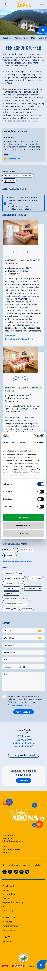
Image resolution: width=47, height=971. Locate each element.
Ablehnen (24, 533)
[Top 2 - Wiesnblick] (20, 360)
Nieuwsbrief (7, 941)
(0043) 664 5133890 (23, 740)
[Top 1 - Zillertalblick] (20, 232)
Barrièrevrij (7, 910)
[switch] (40, 491)
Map (33, 38)
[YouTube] (21, 872)
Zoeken (5, 4)
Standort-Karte (14, 158)
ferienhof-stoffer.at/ (23, 746)
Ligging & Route (9, 894)
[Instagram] (4, 872)
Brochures (7, 921)
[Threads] (27, 872)
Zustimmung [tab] (8, 442)
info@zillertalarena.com (13, 841)
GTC (4, 906)
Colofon (6, 898)
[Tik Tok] (16, 872)
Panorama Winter (10, 926)
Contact (6, 890)
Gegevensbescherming (12, 902)
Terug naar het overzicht (25, 755)
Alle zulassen (23, 517)
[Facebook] (10, 872)
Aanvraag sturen (23, 712)
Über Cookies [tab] (38, 442)
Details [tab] (23, 442)
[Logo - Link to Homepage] (23, 4)
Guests (11, 180)
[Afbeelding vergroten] (23, 22)
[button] (23, 122)
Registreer (23, 780)
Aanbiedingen (21, 38)
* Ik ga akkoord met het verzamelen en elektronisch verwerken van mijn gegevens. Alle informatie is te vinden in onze (26, 700)
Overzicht (6, 38)
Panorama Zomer (10, 930)
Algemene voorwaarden (18, 705)
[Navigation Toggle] (42, 4)
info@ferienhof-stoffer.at (23, 743)
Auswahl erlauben (23, 525)
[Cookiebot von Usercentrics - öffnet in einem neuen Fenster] (33, 435)
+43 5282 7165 (8, 838)
